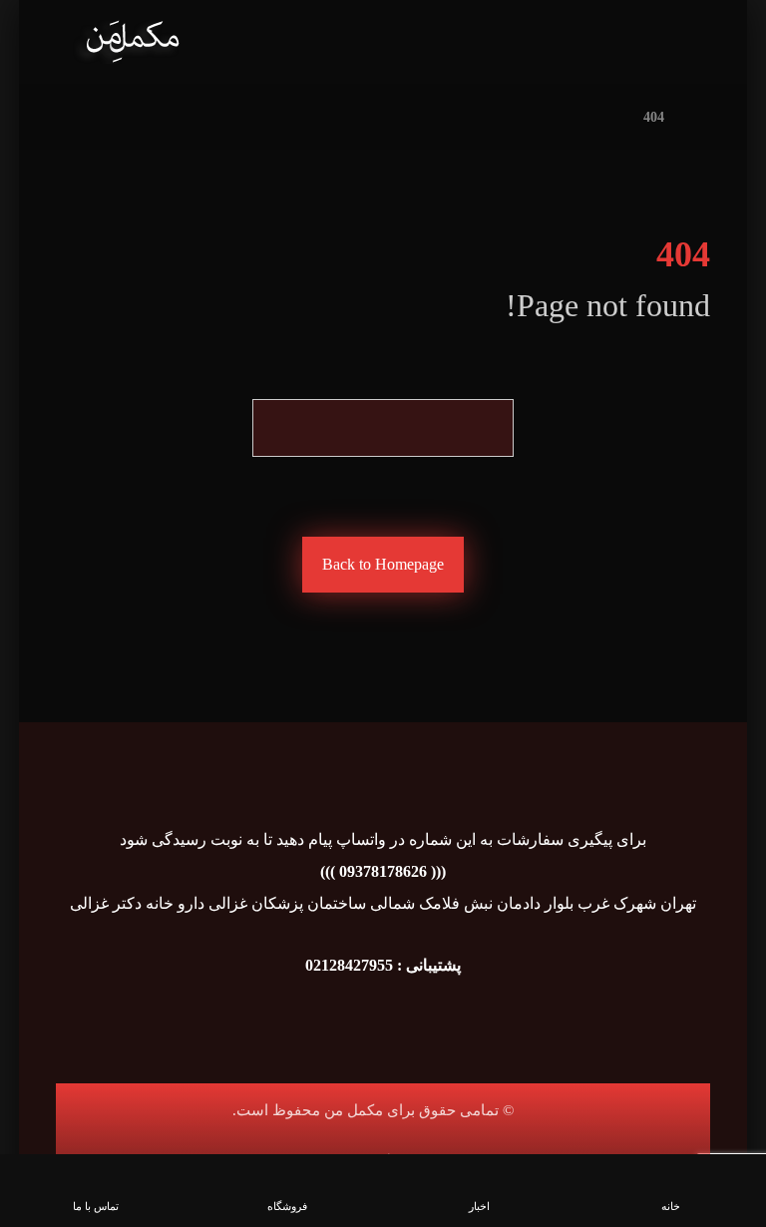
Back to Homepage (383, 564)
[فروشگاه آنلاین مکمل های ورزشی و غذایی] (131, 42)
